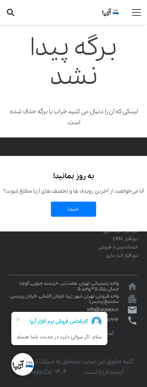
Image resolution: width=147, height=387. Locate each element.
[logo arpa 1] (110, 12)
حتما (73, 209)
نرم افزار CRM (125, 239)
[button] (136, 12)
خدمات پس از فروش (118, 247)
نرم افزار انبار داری (122, 255)
